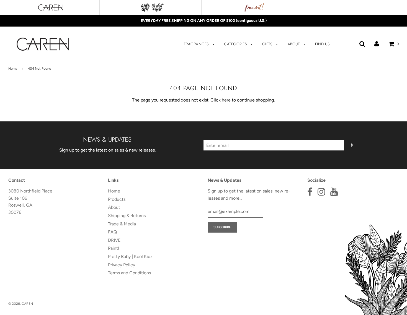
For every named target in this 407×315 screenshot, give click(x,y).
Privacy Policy (121, 264)
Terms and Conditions (129, 272)
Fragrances (197, 44)
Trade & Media (122, 224)
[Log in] (376, 44)
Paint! (113, 248)
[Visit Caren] (50, 7)
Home (12, 69)
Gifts (268, 44)
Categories (236, 44)
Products (116, 199)
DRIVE (114, 240)
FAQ (112, 232)
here (226, 100)
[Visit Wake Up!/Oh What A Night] (152, 7)
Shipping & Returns (127, 215)
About (294, 44)
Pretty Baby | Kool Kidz (130, 256)
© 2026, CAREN (20, 304)
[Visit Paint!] (254, 7)
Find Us (322, 44)
